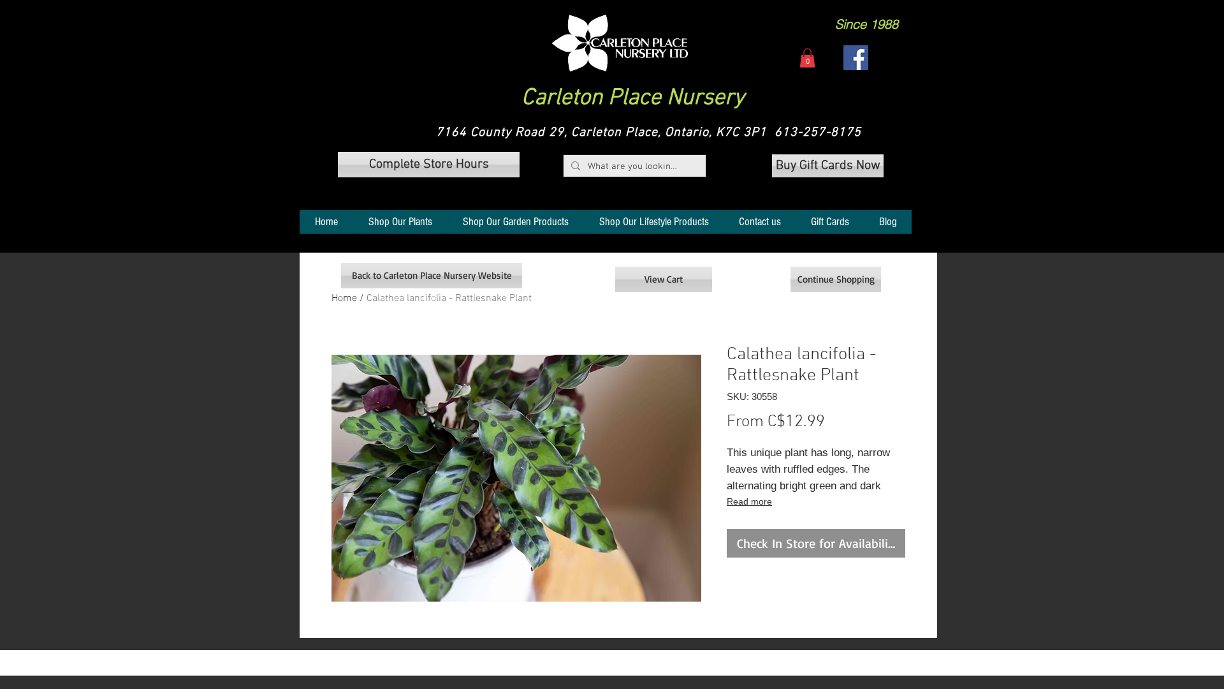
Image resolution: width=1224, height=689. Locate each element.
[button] (619, 43)
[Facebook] (855, 57)
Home (344, 298)
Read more (749, 501)
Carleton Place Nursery (633, 98)
